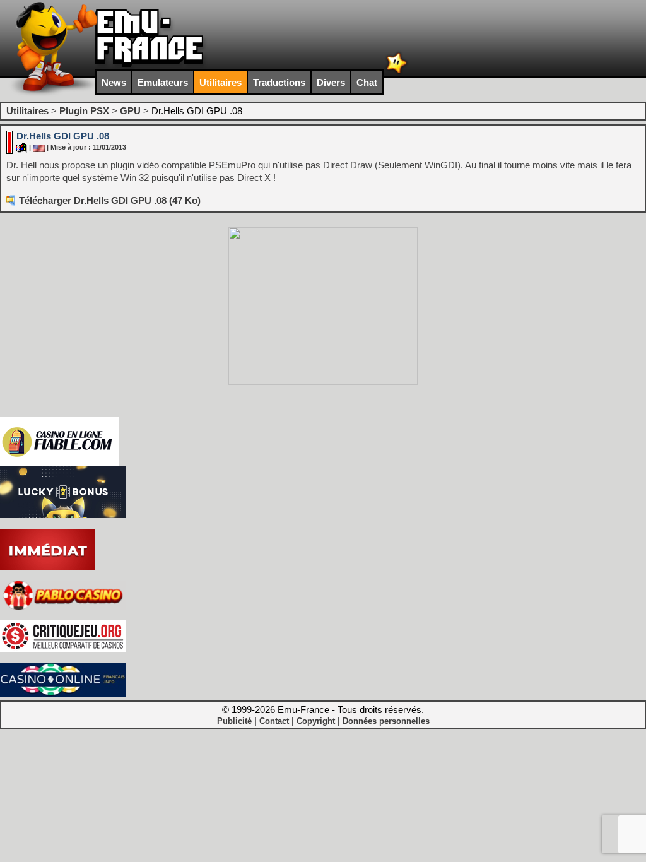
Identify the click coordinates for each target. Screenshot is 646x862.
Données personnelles (386, 721)
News (114, 82)
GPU (130, 110)
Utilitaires (220, 82)
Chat (366, 82)
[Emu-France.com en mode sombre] (396, 72)
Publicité (234, 721)
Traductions (279, 82)
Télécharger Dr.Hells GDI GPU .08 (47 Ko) (110, 200)
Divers (331, 82)
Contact (274, 721)
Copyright (316, 721)
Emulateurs (163, 82)
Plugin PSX (84, 110)
